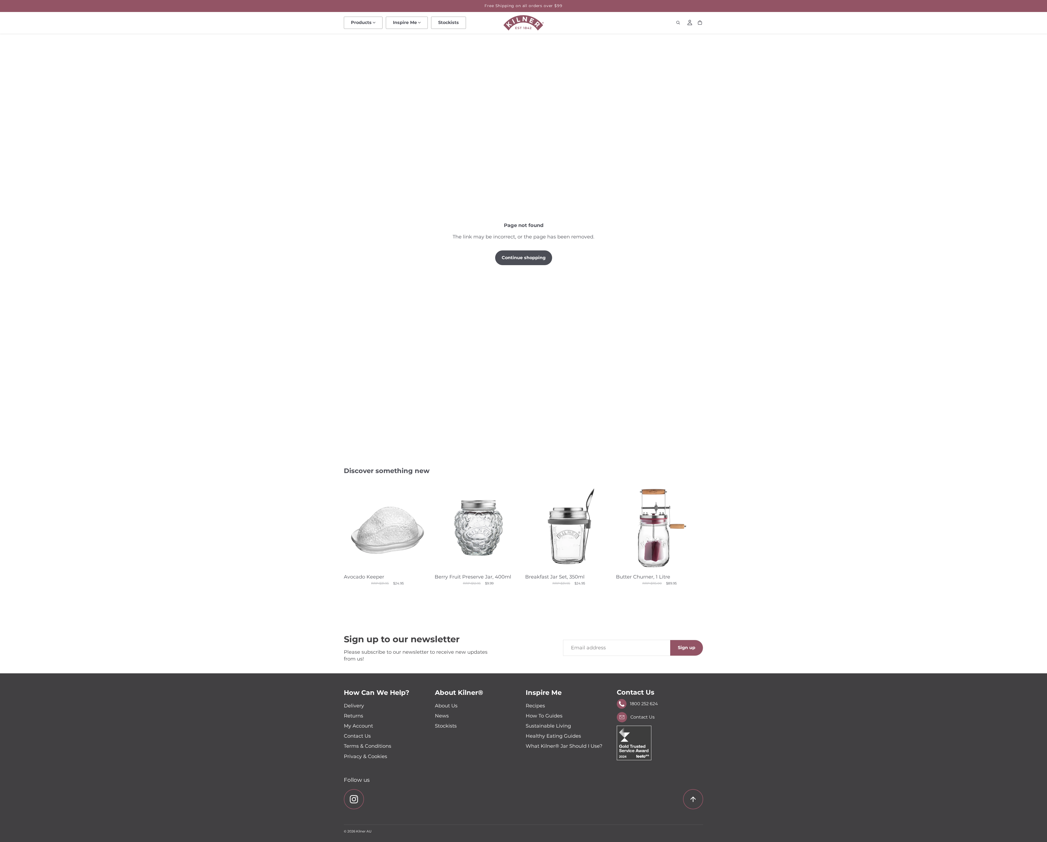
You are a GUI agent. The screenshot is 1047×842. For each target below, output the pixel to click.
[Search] (678, 22)
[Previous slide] (352, 528)
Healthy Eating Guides (553, 736)
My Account (358, 726)
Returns (353, 716)
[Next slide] (423, 528)
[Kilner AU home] (523, 23)
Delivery (354, 706)
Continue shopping (524, 257)
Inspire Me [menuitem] (405, 22)
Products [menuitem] (361, 22)
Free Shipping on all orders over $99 (523, 5)
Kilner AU (364, 831)
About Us (446, 706)
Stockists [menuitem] (448, 22)
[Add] (604, 563)
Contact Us (357, 736)
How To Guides (544, 716)
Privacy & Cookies (365, 756)
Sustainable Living (548, 726)
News (442, 716)
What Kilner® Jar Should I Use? (564, 746)
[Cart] (699, 22)
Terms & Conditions (367, 746)
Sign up (686, 647)
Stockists (446, 726)
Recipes (535, 706)
